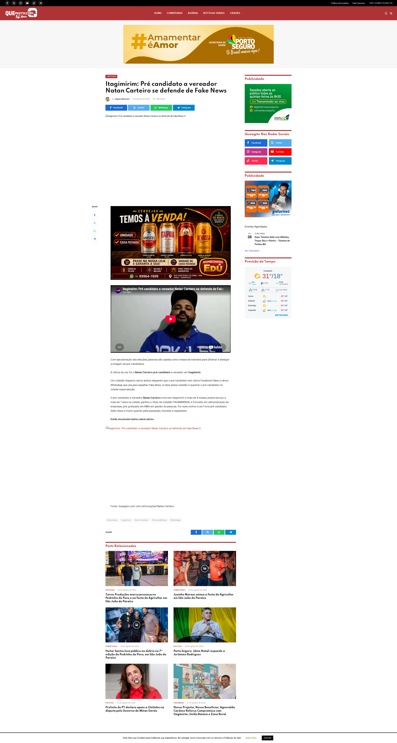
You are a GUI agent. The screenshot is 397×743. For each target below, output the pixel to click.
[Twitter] (94, 223)
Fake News (112, 520)
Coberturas (179, 590)
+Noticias (111, 76)
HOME (158, 13)
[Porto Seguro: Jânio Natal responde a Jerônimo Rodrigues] (205, 625)
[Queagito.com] (21, 13)
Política (178, 646)
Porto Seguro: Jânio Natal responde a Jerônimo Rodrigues (199, 653)
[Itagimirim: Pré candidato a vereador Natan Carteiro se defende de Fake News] (170, 157)
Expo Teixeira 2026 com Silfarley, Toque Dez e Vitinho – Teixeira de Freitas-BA (272, 240)
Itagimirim (126, 520)
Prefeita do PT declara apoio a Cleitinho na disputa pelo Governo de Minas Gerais (134, 709)
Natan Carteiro (141, 520)
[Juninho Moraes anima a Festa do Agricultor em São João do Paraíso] (205, 568)
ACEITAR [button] (267, 738)
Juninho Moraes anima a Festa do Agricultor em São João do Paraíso (204, 596)
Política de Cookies (339, 3)
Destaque (109, 590)
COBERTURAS (175, 13)
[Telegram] (94, 239)
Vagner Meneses (122, 99)
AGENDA (193, 13)
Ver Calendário (252, 250)
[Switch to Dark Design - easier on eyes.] (386, 13)
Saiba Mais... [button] (251, 737)
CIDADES (235, 13)
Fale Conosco (358, 3)
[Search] (390, 13)
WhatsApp (175, 520)
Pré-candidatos (159, 520)
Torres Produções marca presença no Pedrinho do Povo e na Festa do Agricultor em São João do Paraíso (136, 598)
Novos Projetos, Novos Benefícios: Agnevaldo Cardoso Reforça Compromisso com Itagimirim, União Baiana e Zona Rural (204, 711)
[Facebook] (94, 215)
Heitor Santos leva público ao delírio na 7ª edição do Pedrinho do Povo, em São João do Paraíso (135, 654)
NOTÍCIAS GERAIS (214, 13)
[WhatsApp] (94, 231)
